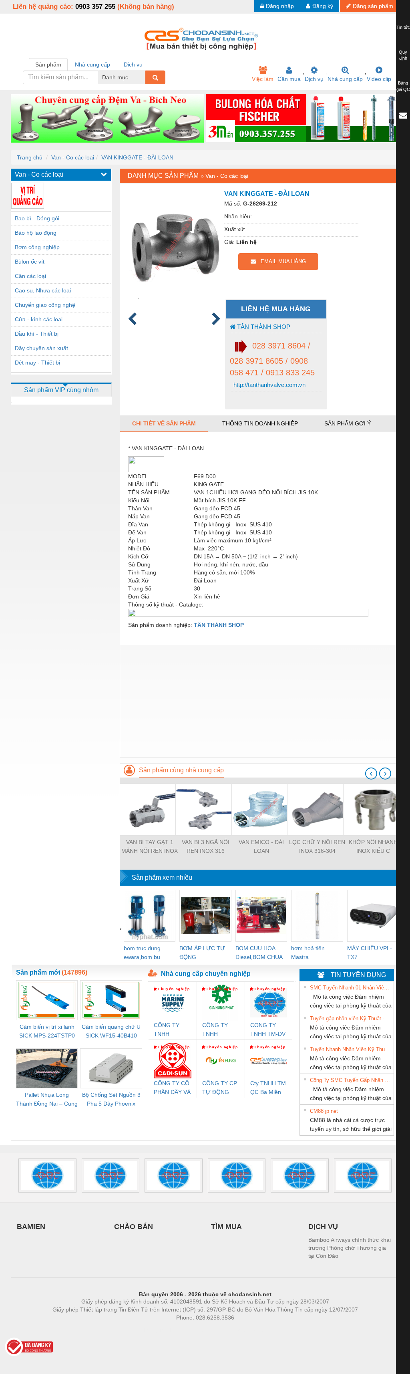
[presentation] (371, 774)
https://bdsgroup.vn (194, 1329)
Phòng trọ (153, 1329)
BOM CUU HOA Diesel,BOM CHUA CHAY (258, 953)
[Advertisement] (259, 701)
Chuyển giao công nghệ (45, 305)
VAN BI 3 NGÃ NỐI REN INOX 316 (205, 846)
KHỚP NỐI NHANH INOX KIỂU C (373, 846)
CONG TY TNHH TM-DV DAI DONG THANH (267, 1030)
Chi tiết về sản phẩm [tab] (164, 423)
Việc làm (262, 79)
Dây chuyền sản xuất (41, 348)
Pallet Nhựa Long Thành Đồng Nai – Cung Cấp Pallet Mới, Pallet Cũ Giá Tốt (47, 1100)
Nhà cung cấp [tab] (92, 64)
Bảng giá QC (403, 86)
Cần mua (289, 79)
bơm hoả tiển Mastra (308, 952)
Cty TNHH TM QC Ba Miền (268, 1087)
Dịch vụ (314, 79)
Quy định (403, 55)
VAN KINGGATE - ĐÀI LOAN (137, 157)
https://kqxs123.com (244, 1329)
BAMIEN (31, 1227)
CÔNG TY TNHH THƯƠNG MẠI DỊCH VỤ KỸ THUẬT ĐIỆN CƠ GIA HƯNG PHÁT (219, 1030)
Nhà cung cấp (345, 79)
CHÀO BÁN (133, 1227)
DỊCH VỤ (323, 1227)
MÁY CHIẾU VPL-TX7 (369, 952)
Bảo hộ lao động (35, 233)
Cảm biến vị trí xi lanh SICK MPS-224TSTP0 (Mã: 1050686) (47, 1031)
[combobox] (143, 77)
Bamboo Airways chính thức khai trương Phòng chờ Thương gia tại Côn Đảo (349, 1248)
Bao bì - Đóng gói (37, 218)
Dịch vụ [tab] (133, 64)
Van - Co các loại (72, 157)
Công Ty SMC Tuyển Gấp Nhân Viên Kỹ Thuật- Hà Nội (351, 1080)
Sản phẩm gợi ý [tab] (347, 423)
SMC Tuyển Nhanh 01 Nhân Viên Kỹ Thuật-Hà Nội (351, 988)
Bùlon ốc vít (29, 261)
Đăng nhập (280, 6)
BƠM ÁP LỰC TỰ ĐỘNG (202, 952)
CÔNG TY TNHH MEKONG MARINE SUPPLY (166, 1030)
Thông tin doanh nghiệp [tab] (260, 423)
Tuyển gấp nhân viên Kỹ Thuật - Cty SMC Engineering (351, 1018)
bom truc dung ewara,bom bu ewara (142, 953)
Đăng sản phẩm (373, 6)
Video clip (379, 79)
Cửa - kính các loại (38, 319)
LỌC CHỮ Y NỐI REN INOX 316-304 (317, 846)
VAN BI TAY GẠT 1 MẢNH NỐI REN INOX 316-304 (149, 847)
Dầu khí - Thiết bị (36, 333)
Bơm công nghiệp (37, 247)
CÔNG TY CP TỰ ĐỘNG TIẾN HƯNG (219, 1088)
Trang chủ (29, 157)
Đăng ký (322, 6)
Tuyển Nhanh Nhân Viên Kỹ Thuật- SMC (351, 1049)
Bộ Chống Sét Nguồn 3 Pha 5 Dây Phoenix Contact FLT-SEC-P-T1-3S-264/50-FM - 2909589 (111, 1100)
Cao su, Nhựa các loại (43, 290)
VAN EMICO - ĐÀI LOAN (261, 846)
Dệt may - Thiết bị (37, 362)
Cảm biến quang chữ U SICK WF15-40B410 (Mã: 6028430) (111, 1031)
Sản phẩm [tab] (48, 64)
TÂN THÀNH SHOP (262, 326)
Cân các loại (30, 276)
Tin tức (403, 27)
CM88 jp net (324, 1111)
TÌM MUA (226, 1227)
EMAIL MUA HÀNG (281, 261)
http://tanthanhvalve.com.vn (268, 384)
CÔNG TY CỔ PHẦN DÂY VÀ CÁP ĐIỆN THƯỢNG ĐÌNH (172, 1088)
